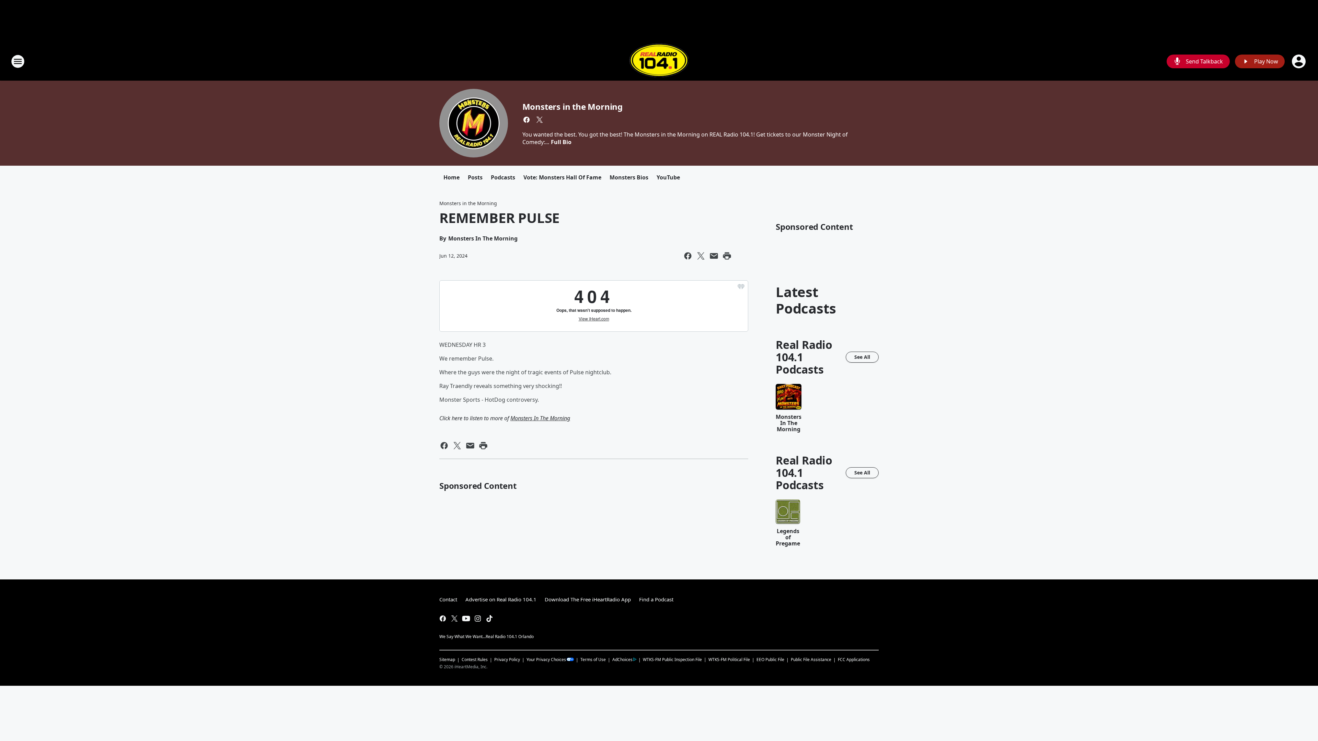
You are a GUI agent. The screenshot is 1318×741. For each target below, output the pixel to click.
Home (451, 177)
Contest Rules (475, 659)
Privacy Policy (507, 659)
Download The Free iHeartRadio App (588, 599)
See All (862, 357)
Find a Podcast (656, 599)
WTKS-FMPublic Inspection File (672, 659)
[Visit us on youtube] (466, 618)
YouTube (668, 177)
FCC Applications (854, 659)
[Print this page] (727, 256)
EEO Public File (770, 659)
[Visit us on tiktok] (489, 618)
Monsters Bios (629, 177)
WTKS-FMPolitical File (729, 659)
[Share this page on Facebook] (688, 256)
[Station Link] (659, 61)
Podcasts (503, 177)
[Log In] (1299, 61)
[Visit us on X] (539, 120)
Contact (448, 599)
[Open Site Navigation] (18, 61)
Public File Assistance (811, 659)
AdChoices (622, 659)
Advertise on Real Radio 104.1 (500, 599)
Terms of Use (593, 659)
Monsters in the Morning (572, 106)
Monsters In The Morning (540, 418)
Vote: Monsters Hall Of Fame (562, 177)
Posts (475, 177)
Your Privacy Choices (546, 659)
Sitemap (447, 659)
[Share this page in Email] (714, 256)
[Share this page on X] (701, 256)
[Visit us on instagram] (478, 618)
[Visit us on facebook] (526, 120)
